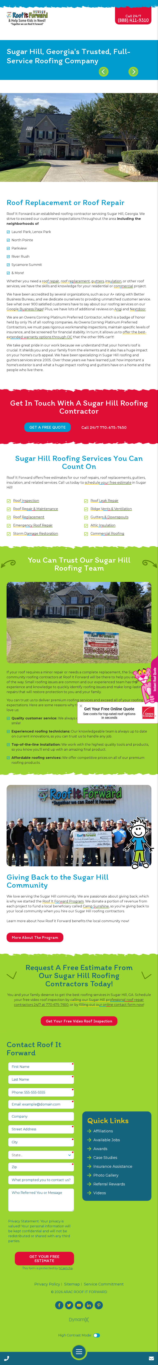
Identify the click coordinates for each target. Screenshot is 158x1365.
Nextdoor (138, 309)
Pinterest (99, 1305)
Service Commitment (104, 1284)
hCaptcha (66, 1268)
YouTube (79, 1305)
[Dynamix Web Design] (79, 1319)
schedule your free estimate (108, 483)
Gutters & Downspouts (109, 517)
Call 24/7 (133, 18)
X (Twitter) (69, 1305)
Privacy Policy (47, 1284)
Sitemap (72, 1284)
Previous (104, 72)
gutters (97, 281)
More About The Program (35, 937)
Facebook (59, 1305)
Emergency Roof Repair (33, 525)
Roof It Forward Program (63, 901)
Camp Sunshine (96, 906)
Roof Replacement (28, 517)
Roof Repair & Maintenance (35, 509)
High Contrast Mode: (75, 1335)
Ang (117, 309)
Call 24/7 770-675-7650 (104, 427)
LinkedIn (89, 1305)
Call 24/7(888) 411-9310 (6, 1358)
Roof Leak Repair (104, 501)
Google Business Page (25, 309)
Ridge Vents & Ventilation (111, 509)
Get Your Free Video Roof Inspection (79, 1021)
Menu (79, 1352)
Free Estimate (151, 1358)
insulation (113, 281)
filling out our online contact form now (111, 1005)
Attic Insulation (103, 525)
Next (133, 72)
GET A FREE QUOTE (47, 427)
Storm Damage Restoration (35, 533)
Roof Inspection (26, 501)
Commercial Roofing (107, 533)
